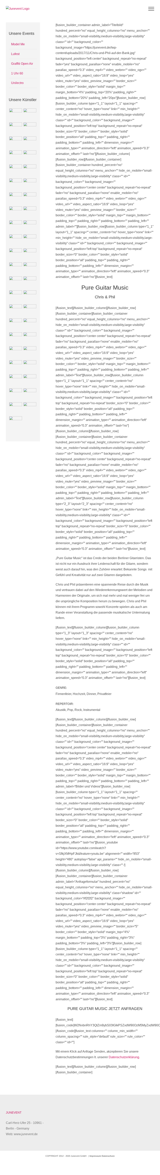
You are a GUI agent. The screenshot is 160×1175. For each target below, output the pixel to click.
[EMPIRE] (29, 115)
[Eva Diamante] (15, 395)
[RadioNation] (15, 199)
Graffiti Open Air (22, 63)
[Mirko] (15, 325)
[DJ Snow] (29, 339)
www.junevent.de (26, 1134)
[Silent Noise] (15, 171)
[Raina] (15, 157)
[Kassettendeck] (29, 297)
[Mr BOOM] (15, 129)
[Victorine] (29, 395)
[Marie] (29, 325)
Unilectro (17, 83)
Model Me (18, 44)
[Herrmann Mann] (15, 381)
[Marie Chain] (15, 367)
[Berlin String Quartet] (15, 353)
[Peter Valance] (29, 143)
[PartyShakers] (29, 311)
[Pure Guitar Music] (15, 339)
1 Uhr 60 (17, 73)
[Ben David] (29, 381)
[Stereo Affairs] (15, 423)
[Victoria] (29, 283)
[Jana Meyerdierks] (29, 199)
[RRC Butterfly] (15, 269)
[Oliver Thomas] (15, 311)
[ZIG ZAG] (29, 353)
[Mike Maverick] (29, 255)
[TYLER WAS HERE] (15, 213)
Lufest (15, 54)
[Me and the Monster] (29, 157)
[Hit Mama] (29, 227)
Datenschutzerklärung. (124, 1057)
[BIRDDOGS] (15, 115)
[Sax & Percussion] (29, 171)
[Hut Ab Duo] (29, 213)
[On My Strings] (15, 227)
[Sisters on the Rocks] (29, 241)
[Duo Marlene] (15, 297)
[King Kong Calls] (15, 241)
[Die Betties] (29, 409)
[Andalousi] (29, 367)
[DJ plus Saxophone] (29, 269)
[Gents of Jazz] (15, 255)
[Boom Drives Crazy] (29, 129)
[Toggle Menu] (151, 8)
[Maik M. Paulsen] (15, 143)
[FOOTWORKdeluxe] (15, 283)
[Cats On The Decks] (15, 409)
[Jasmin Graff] (29, 185)
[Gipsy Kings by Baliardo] (15, 185)
